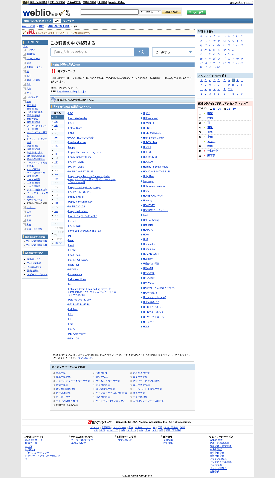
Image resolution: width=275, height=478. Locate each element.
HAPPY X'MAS (76, 206)
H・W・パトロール (153, 316)
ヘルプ (249, 2)
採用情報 (168, 443)
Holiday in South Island (155, 166)
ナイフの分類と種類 (67, 400)
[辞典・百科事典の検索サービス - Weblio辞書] (40, 14)
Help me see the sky (79, 299)
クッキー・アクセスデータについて (43, 457)
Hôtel (146, 326)
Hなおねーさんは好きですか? (159, 288)
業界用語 (31, 54)
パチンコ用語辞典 (36, 172)
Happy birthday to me (79, 157)
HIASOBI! (148, 123)
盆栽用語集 (62, 385)
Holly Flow (148, 176)
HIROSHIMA (150, 142)
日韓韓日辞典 (89, 2)
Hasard (72, 221)
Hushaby (148, 258)
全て (25, 46)
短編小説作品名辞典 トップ (37, 20)
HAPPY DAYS (76, 166)
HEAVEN (73, 269)
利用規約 (30, 449)
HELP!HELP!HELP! (79, 304)
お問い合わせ (84, 358)
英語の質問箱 (34, 267)
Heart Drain (74, 255)
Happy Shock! (76, 196)
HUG (145, 239)
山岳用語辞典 (103, 397)
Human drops (150, 244)
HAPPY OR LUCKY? (79, 192)
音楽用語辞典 (140, 377)
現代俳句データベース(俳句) (148, 400)
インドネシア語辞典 (221, 462)
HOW (146, 234)
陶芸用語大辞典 (141, 385)
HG (56, 146)
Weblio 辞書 (28, 26)
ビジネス (31, 50)
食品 (29, 216)
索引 (57, 20)
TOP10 (202, 108)
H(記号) (58, 243)
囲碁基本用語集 (141, 372)
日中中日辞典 (74, 2)
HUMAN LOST (151, 253)
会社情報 (168, 440)
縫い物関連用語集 (65, 388)
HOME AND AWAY (153, 195)
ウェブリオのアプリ (82, 440)
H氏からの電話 (151, 263)
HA (56, 121)
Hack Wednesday (77, 118)
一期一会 (212, 150)
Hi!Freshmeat (150, 118)
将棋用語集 (102, 372)
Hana (71, 132)
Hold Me (147, 152)
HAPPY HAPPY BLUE (80, 171)
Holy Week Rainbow (154, 186)
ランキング (68, 20)
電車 (29, 63)
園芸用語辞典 (103, 385)
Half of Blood (75, 128)
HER (70, 319)
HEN (70, 314)
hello (70, 284)
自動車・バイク (34, 67)
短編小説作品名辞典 (59, 26)
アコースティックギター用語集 (73, 380)
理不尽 (211, 155)
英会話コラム (34, 259)
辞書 (25, 2)
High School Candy (153, 137)
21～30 (231, 108)
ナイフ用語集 (140, 397)
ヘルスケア (32, 97)
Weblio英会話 (34, 263)
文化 (29, 88)
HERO (71, 328)
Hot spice (148, 224)
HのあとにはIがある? (154, 297)
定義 (210, 136)
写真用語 (61, 372)
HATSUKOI (74, 226)
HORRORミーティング (155, 210)
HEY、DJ (73, 338)
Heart (71, 245)
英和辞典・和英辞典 (221, 446)
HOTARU (148, 229)
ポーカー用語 (63, 397)
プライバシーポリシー (37, 452)
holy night (148, 181)
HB (56, 125)
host (145, 215)
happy (71, 147)
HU (56, 203)
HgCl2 (146, 113)
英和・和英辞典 (57, 2)
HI (55, 154)
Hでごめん (149, 283)
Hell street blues (77, 279)
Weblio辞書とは (33, 440)
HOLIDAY (148, 161)
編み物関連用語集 (105, 388)
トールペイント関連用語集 (147, 388)
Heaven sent (75, 274)
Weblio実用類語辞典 (36, 241)
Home (146, 191)
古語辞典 (102, 2)
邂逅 (210, 127)
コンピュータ (33, 58)
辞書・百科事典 (34, 229)
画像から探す (78, 443)
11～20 (217, 108)
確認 (210, 113)
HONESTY (149, 205)
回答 (210, 132)
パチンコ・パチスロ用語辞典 (111, 392)
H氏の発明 (149, 273)
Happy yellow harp (78, 211)
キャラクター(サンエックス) (111, 400)
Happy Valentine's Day (80, 201)
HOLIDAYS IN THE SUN (156, 171)
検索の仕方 (31, 443)
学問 (29, 84)
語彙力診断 (33, 270)
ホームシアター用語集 (108, 380)
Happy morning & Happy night (84, 187)
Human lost (149, 249)
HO (56, 178)
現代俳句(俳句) (34, 199)
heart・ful (73, 264)
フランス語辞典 (218, 458)
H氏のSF (148, 268)
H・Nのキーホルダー (154, 312)
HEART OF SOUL (78, 259)
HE (56, 137)
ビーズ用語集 (63, 392)
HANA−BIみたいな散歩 (81, 137)
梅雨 (210, 146)
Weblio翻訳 (216, 449)
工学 (29, 75)
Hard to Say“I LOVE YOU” (82, 216)
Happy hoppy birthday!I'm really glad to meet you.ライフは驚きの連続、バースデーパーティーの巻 (92, 179)
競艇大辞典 (102, 377)
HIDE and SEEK (152, 132)
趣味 (41, 26)
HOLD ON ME (150, 157)
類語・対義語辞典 (39, 2)
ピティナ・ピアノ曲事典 (146, 380)
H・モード (149, 321)
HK (56, 162)
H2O (70, 113)
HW (56, 211)
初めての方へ (236, 2)
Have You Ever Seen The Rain (84, 230)
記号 (230, 89)
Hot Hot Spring (151, 220)
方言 (29, 224)
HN (56, 174)
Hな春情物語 (150, 292)
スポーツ (31, 207)
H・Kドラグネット (153, 307)
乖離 (210, 118)
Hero (70, 324)
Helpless (73, 309)
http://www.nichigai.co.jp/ (71, 91)
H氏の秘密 (149, 278)
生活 (29, 93)
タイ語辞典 (216, 465)
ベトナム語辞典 (218, 468)
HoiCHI (147, 147)
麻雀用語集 (139, 392)
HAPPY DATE (76, 161)
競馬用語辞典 (63, 377)
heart (71, 240)
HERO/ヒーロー (77, 333)
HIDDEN (147, 128)
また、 (211, 141)
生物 (29, 211)
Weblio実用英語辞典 (36, 245)
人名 (29, 220)
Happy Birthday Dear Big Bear (84, 152)
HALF (71, 123)
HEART (72, 250)
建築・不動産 (33, 80)
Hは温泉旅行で (151, 302)
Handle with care (77, 142)
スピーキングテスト (37, 274)
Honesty (147, 200)
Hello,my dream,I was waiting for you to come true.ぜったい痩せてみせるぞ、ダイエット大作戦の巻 (92, 292)
